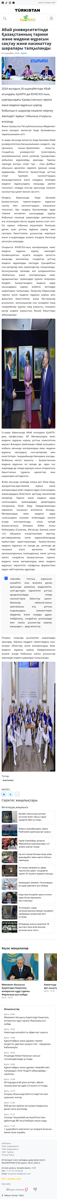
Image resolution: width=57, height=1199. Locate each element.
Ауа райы (6, 1184)
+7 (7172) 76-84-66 (14, 1170)
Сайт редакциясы (10, 1149)
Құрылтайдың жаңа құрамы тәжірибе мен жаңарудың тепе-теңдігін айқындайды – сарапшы (27, 1070)
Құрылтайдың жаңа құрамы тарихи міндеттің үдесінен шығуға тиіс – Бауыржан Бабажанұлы (27, 1044)
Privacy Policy (8, 1155)
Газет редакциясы (10, 1146)
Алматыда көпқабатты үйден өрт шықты (26, 1032)
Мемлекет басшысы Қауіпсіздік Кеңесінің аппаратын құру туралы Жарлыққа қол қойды (26, 1020)
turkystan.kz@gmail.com (19, 1173)
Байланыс (6, 1143)
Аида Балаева (8, 780)
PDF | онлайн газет (11, 1178)
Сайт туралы (8, 1152)
